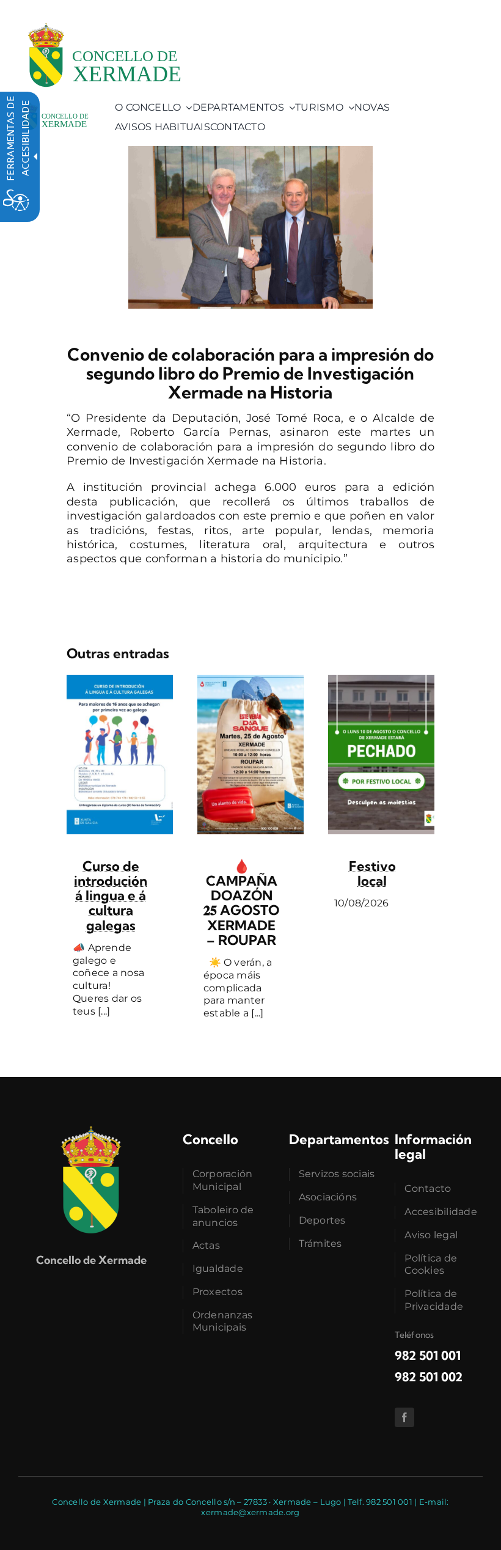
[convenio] (250, 151)
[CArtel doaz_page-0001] (250, 680)
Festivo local (372, 873)
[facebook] (404, 1417)
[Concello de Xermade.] (103, 17)
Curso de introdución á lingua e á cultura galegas (110, 896)
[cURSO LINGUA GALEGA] (120, 680)
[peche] (381, 680)
